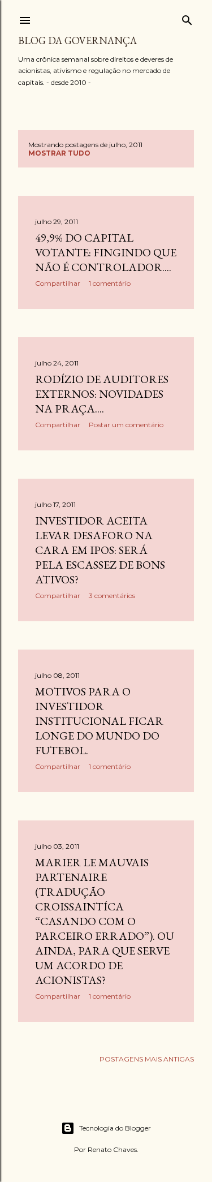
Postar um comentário (126, 424)
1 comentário (110, 283)
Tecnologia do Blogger (115, 1128)
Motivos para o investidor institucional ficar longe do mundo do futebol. (99, 721)
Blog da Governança (77, 40)
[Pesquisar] (187, 18)
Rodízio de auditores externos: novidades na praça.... (101, 394)
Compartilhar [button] (57, 283)
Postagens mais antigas (146, 1059)
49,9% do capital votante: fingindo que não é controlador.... (105, 252)
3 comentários (112, 595)
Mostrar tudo (59, 153)
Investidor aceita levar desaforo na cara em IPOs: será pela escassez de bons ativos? (100, 550)
